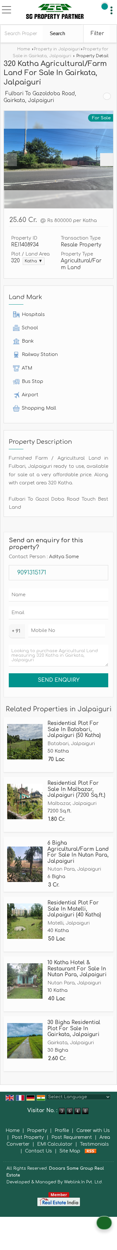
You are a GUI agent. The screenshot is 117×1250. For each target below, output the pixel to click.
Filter (97, 33)
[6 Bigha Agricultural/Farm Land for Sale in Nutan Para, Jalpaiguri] (25, 864)
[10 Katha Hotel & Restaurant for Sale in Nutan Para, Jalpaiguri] (25, 981)
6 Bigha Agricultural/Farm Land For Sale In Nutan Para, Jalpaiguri (78, 852)
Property (37, 1130)
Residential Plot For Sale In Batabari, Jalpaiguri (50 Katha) (74, 729)
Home (23, 49)
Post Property (28, 1137)
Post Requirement (71, 1137)
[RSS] (91, 1151)
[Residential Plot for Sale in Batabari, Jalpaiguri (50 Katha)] (25, 741)
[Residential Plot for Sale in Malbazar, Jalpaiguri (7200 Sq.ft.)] (25, 801)
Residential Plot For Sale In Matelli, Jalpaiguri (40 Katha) (74, 909)
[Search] (104, 6)
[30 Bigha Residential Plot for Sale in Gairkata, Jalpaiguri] (25, 1041)
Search (57, 33)
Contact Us (38, 1151)
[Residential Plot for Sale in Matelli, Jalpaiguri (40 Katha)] (25, 921)
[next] (106, 159)
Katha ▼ (34, 261)
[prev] (10, 159)
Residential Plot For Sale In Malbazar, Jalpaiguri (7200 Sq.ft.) (76, 789)
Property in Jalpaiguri (57, 49)
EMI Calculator (54, 1144)
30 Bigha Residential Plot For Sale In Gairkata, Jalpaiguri (73, 1028)
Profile (62, 1130)
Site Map (69, 1151)
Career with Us (93, 1130)
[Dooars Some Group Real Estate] (55, 12)
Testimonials (94, 1144)
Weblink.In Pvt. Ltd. (83, 1182)
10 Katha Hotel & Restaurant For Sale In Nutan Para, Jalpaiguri (77, 969)
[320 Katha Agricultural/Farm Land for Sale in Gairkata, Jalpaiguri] (58, 159)
